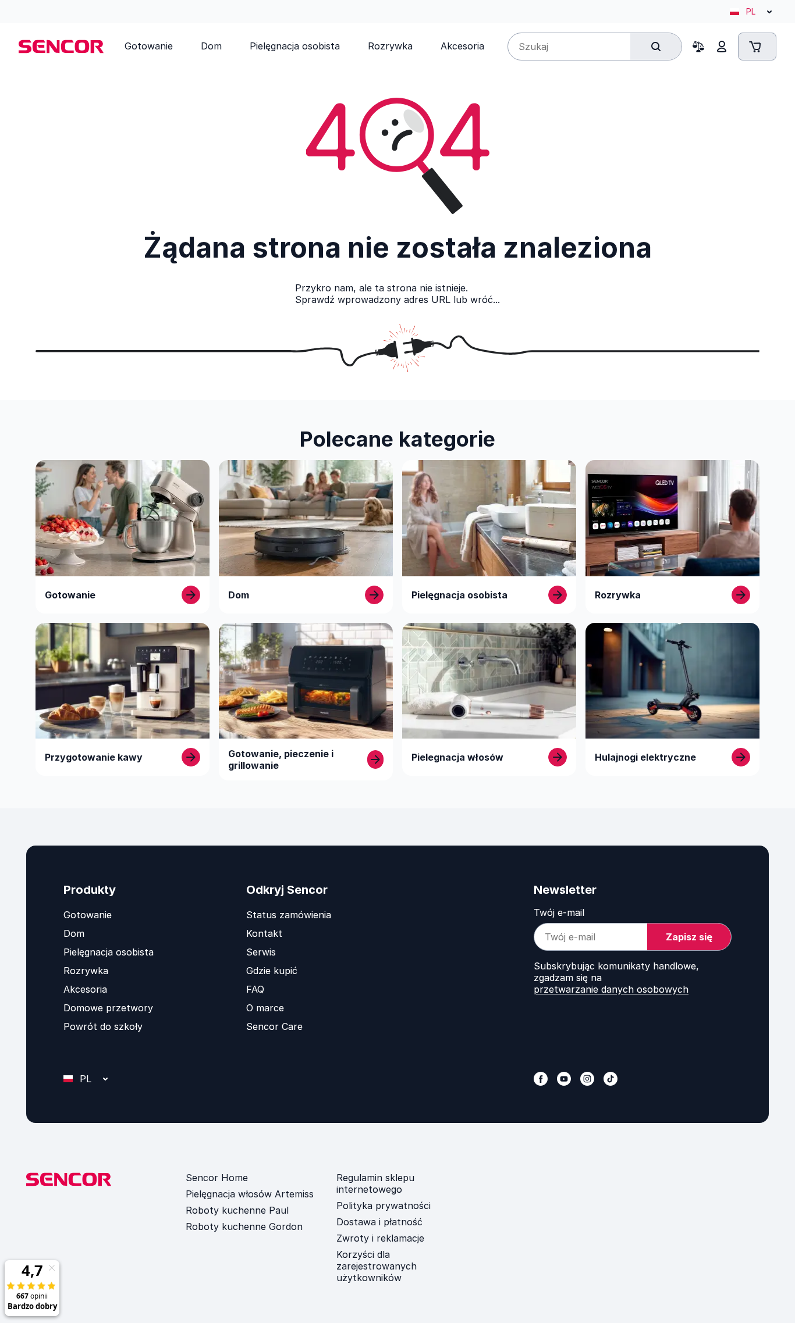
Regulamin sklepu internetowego (375, 1183)
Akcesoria (85, 989)
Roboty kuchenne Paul (237, 1210)
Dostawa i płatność (379, 1222)
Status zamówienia (288, 915)
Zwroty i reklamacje (380, 1238)
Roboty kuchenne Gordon (244, 1226)
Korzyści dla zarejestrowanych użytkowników (376, 1266)
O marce (265, 1008)
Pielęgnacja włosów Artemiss (250, 1194)
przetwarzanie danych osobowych (611, 989)
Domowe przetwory (108, 1008)
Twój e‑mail (559, 912)
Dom (73, 933)
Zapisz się (689, 937)
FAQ (255, 989)
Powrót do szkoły (103, 1026)
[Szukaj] (656, 46)
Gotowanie (87, 915)
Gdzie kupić (271, 970)
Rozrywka (85, 970)
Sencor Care (274, 1026)
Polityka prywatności (383, 1205)
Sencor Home (217, 1177)
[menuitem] (149, 46)
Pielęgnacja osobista (108, 952)
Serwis (261, 952)
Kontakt (264, 933)
